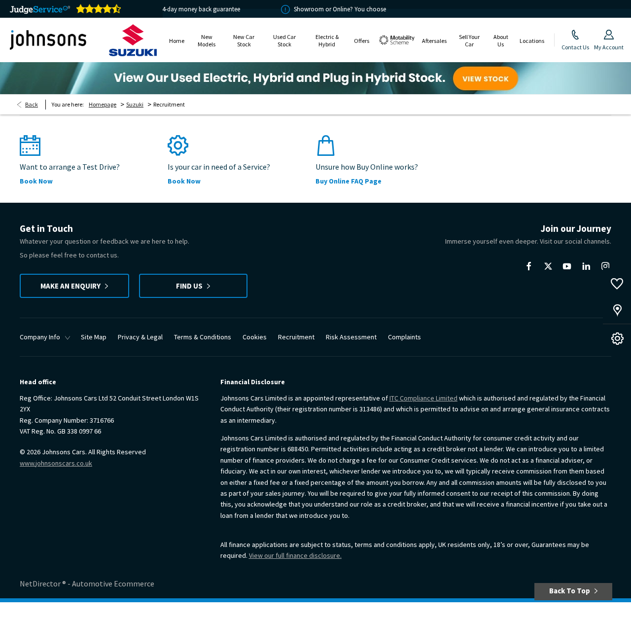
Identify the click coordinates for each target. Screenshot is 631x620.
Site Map (93, 336)
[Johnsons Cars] (48, 40)
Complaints (404, 336)
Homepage (102, 104)
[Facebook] (529, 266)
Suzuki (134, 104)
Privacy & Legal (140, 336)
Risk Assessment (351, 336)
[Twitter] (548, 266)
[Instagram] (605, 266)
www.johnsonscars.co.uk (56, 463)
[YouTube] (567, 266)
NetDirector (41, 583)
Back (31, 104)
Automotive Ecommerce (113, 583)
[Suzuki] (132, 40)
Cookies (255, 336)
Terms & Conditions (202, 336)
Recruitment (296, 336)
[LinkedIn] (586, 266)
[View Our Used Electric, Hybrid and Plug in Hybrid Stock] (315, 78)
